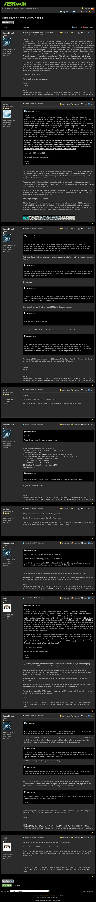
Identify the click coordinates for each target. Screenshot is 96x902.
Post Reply (6, 22)
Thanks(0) (76, 33)
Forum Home (8, 8)
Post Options (66, 33)
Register (85, 12)
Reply (92, 33)
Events (78, 12)
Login (92, 12)
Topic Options (89, 27)
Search (70, 12)
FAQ (63, 12)
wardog (6, 390)
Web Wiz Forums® (49, 895)
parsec (5, 104)
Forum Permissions (88, 891)
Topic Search (78, 27)
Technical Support (19, 8)
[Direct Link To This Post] (23, 32)
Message (26, 27)
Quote (85, 33)
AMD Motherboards (32, 8)
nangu (5, 598)
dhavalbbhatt (8, 33)
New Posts (87, 8)
